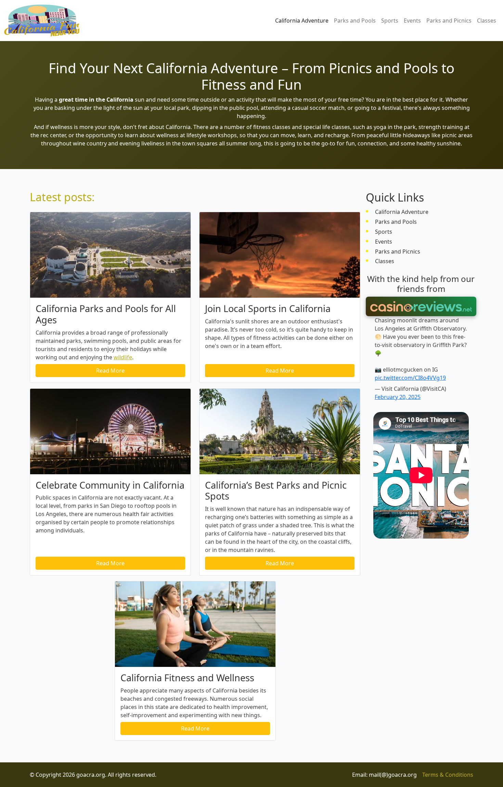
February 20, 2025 (398, 397)
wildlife (123, 357)
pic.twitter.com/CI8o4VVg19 (410, 378)
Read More (110, 370)
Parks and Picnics (449, 20)
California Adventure (301, 20)
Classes (486, 20)
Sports (389, 20)
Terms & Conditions (447, 774)
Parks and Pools (355, 20)
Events (412, 20)
